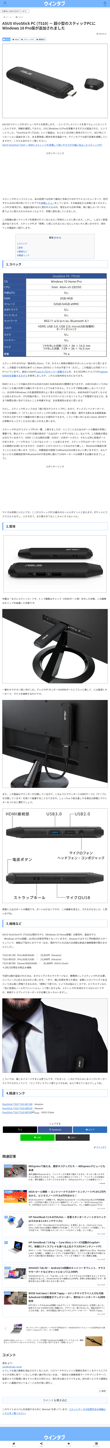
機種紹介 (42, 39)
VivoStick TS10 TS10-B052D (17, 1108)
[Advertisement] (55, 175)
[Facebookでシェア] (18, 1003)
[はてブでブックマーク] (43, 1003)
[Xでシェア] (18, 995)
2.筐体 (20, 247)
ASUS (7, 39)
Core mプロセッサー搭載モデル (52, 371)
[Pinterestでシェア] (30, 1011)
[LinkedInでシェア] (55, 1011)
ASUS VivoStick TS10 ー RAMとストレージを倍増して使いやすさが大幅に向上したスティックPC (52, 145)
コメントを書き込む (55, 1400)
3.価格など (22, 251)
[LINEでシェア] (92, 1003)
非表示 (57, 237)
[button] (72, 1137)
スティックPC (28, 39)
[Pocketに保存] (67, 1003)
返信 (104, 1390)
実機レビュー (48, 203)
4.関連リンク (23, 255)
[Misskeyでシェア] (92, 995)
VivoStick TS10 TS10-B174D (17, 1104)
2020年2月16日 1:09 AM (12, 1366)
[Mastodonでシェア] (43, 995)
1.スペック (22, 243)
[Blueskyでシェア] (67, 995)
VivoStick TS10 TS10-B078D (17, 1112)
